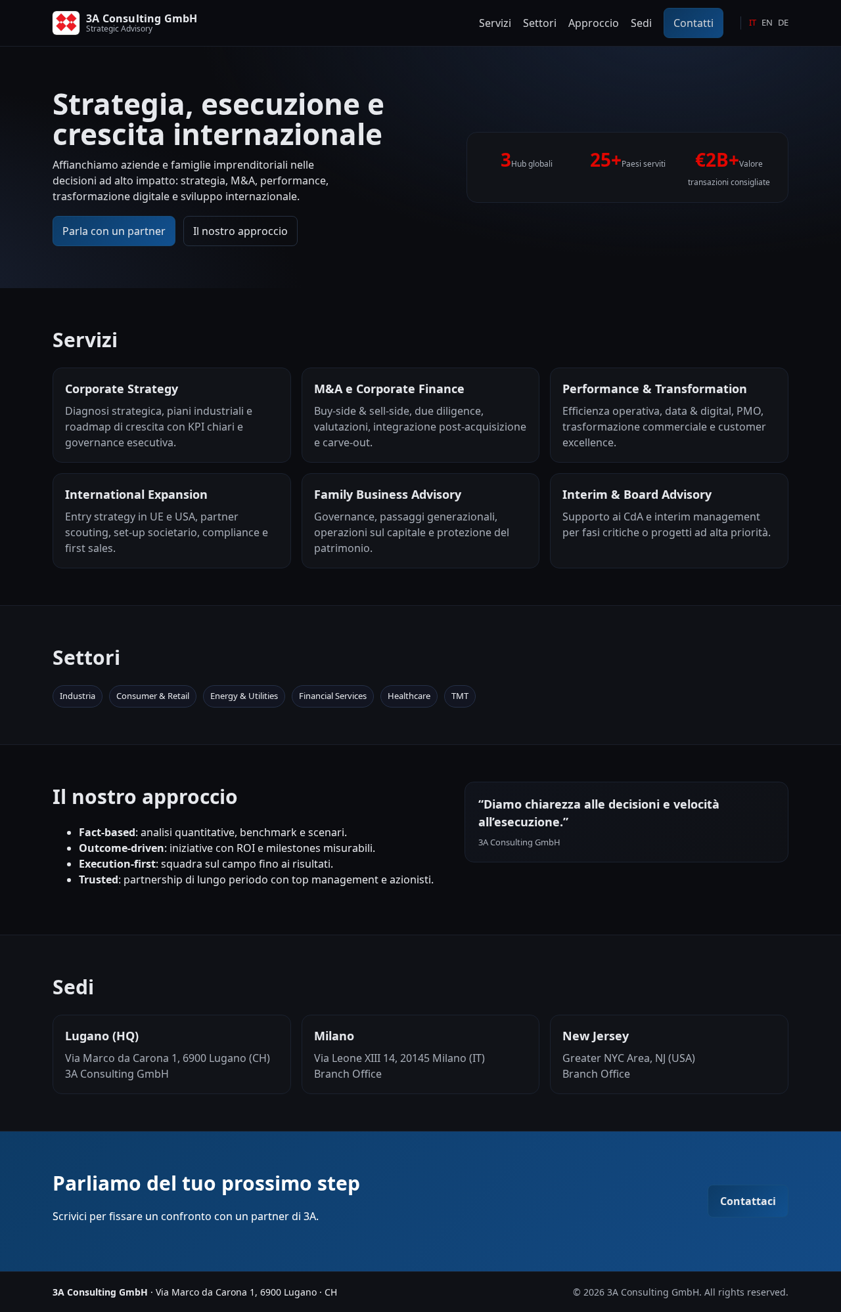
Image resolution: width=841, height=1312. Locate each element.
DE (783, 22)
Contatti (693, 23)
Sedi (641, 23)
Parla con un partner (114, 231)
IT (752, 22)
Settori (540, 23)
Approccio (593, 23)
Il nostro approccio (240, 231)
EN (767, 22)
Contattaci (748, 1201)
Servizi (495, 23)
